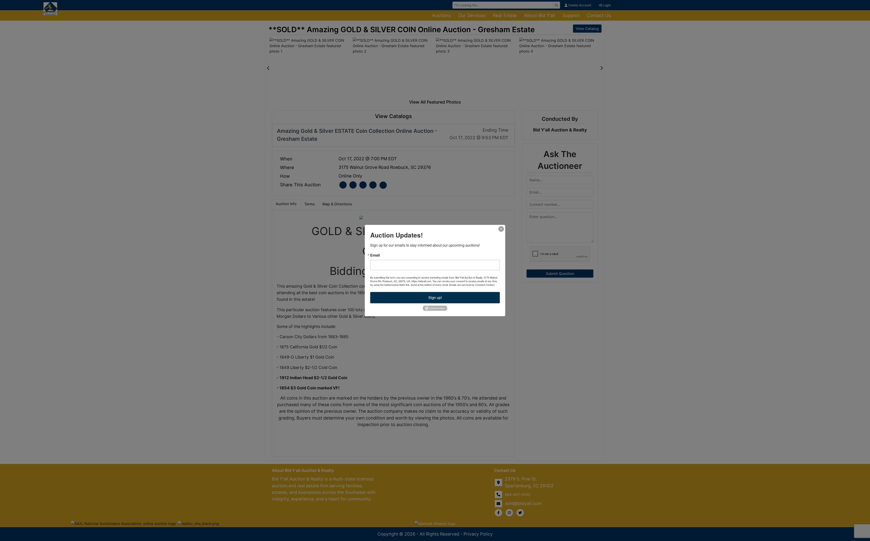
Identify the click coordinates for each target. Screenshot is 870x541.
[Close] (501, 229)
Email (375, 255)
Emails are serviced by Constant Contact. (472, 284)
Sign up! (435, 297)
